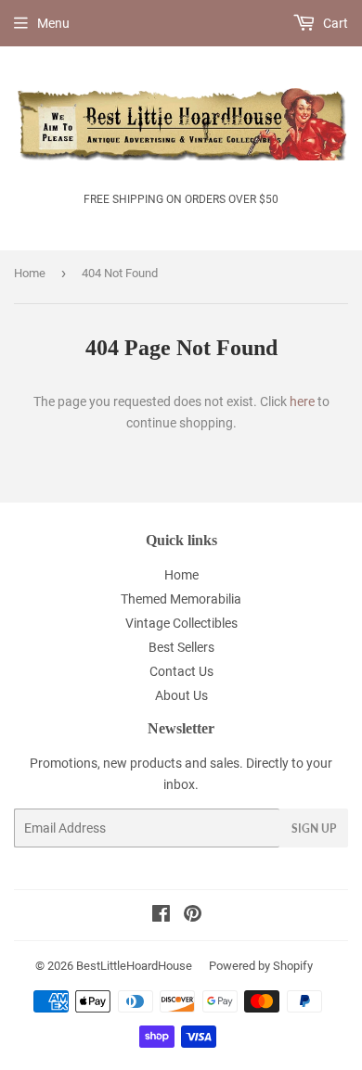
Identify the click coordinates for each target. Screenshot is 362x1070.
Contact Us (181, 671)
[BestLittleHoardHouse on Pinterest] (192, 916)
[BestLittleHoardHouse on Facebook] (161, 916)
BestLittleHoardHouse (134, 966)
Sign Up (313, 828)
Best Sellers (181, 647)
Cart (334, 23)
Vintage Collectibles (181, 623)
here (302, 401)
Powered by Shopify (261, 966)
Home (29, 273)
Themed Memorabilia (181, 599)
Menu (53, 23)
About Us (181, 695)
